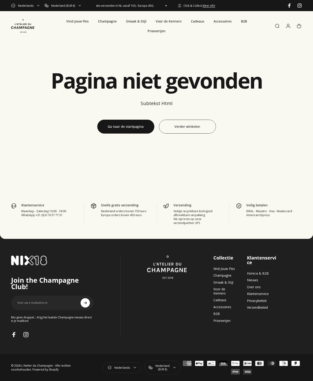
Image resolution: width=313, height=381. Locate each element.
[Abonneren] (85, 302)
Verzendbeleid (257, 307)
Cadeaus (219, 300)
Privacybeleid (256, 301)
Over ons (254, 287)
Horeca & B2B (258, 273)
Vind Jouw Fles (224, 269)
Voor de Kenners (219, 291)
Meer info (206, 6)
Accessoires (222, 307)
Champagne (222, 275)
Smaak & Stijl (223, 282)
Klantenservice (258, 294)
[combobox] (25, 5)
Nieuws (252, 280)
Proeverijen (222, 321)
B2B (216, 314)
